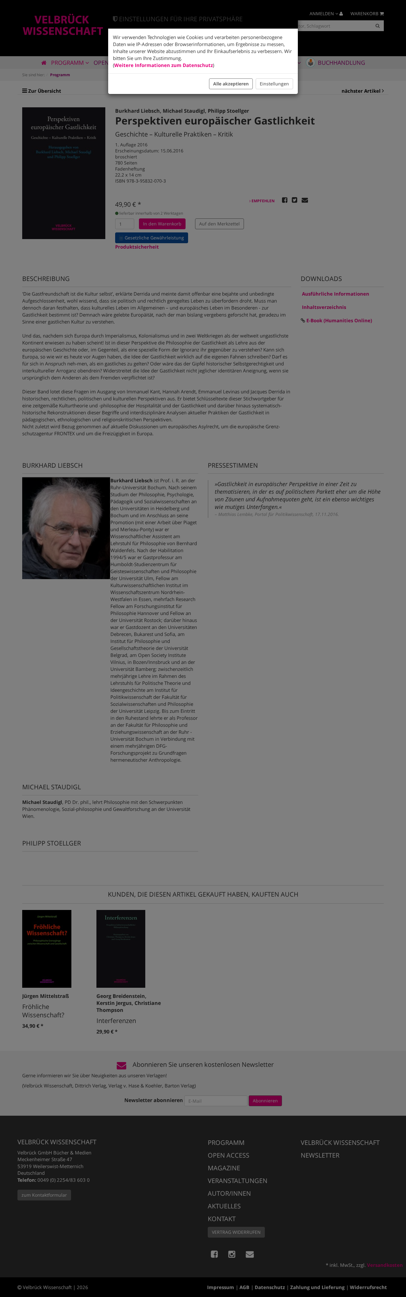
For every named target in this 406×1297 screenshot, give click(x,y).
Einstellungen (274, 84)
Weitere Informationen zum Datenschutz (163, 65)
